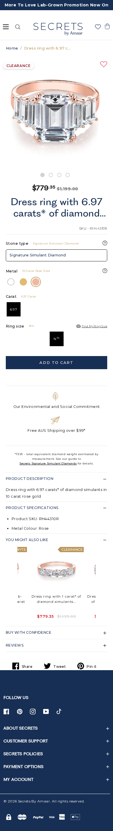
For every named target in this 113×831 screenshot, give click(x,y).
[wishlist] (98, 26)
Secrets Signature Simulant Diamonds (48, 463)
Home (12, 48)
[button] (107, 26)
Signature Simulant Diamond (38, 255)
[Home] (58, 29)
